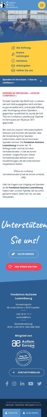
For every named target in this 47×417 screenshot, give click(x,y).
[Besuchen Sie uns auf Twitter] (39, 383)
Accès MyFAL (32, 412)
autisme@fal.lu (23, 317)
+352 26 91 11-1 (23, 314)
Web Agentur (30, 405)
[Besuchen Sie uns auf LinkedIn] (22, 383)
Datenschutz (19, 405)
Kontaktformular (29, 372)
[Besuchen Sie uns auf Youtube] (30, 383)
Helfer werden (26, 254)
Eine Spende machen (26, 266)
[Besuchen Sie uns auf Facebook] (7, 383)
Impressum (10, 405)
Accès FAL (13, 412)
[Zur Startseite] (9, 5)
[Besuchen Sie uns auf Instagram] (14, 383)
